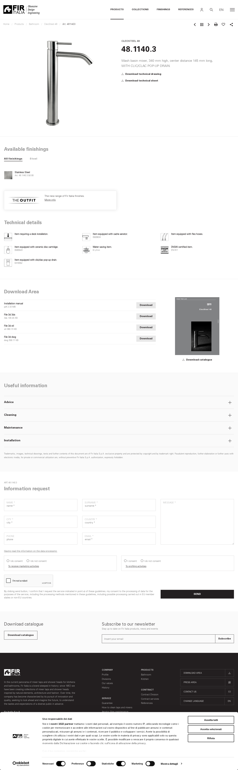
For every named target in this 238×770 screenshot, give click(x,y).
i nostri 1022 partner (61, 723)
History (105, 687)
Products (117, 10)
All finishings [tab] (13, 159)
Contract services (150, 699)
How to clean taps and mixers (117, 707)
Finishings (163, 10)
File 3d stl (9, 326)
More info (50, 199)
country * (91, 519)
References (186, 10)
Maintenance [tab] (13, 427)
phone (10, 536)
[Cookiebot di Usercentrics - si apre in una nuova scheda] (21, 763)
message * (169, 502)
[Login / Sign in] (201, 9)
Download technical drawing (143, 74)
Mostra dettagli (169, 763)
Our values (107, 683)
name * (10, 502)
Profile (105, 674)
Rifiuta (211, 738)
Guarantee (107, 703)
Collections (140, 10)
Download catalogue (199, 360)
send (197, 594)
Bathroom (146, 674)
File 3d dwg (10, 337)
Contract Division (149, 694)
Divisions (106, 679)
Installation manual (13, 303)
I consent (132, 561)
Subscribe (224, 638)
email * (89, 536)
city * (9, 519)
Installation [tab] (12, 440)
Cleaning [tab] (10, 415)
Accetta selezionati (211, 729)
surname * (91, 502)
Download (146, 305)
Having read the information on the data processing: (30, 551)
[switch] (91, 763)
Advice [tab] (9, 402)
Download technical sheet (141, 81)
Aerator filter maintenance (115, 711)
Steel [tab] (33, 159)
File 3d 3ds (9, 314)
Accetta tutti (211, 720)
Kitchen (145, 679)
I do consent (16, 561)
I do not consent (38, 561)
